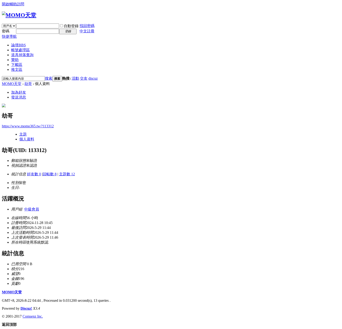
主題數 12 (67, 174)
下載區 (16, 65)
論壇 (18, 45)
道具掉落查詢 (22, 55)
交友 (83, 78)
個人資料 (26, 139)
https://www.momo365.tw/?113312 (28, 126)
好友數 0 (34, 174)
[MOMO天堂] (19, 15)
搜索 (48, 78)
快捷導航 (9, 36)
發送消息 (18, 97)
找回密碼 (87, 26)
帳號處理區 (20, 50)
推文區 (16, 69)
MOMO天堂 (11, 84)
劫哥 (28, 84)
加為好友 (18, 92)
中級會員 (31, 209)
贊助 (15, 60)
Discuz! (26, 308)
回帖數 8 (50, 174)
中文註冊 (87, 31)
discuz (93, 78)
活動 (75, 78)
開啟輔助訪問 (13, 4)
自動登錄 (71, 26)
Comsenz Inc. (33, 316)
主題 (23, 134)
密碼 (5, 31)
